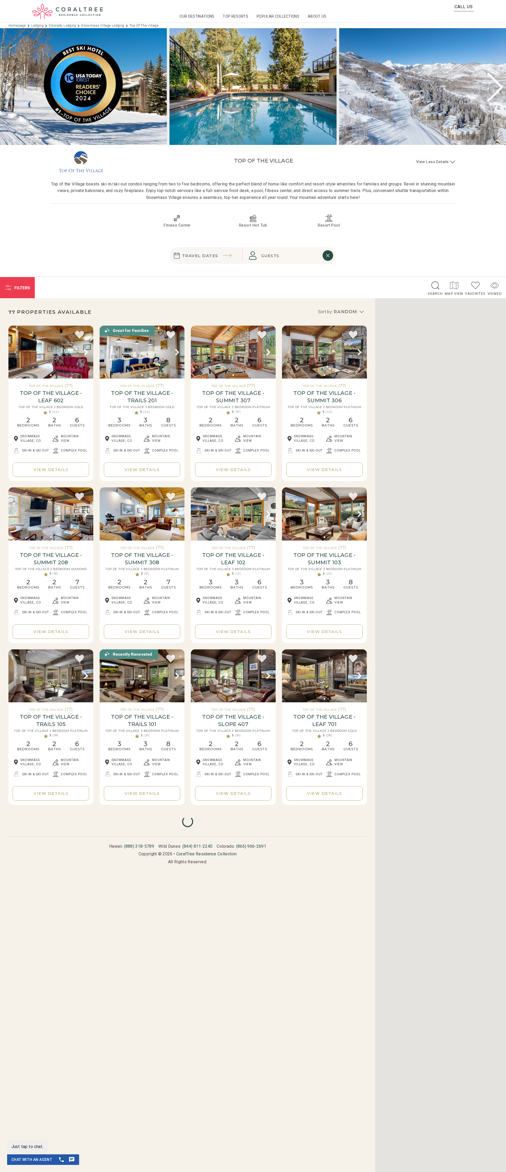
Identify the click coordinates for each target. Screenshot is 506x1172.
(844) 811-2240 (197, 846)
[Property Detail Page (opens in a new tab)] (50, 352)
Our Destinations (196, 16)
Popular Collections (278, 16)
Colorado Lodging (63, 25)
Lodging (38, 25)
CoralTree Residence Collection (206, 853)
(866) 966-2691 (251, 846)
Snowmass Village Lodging (103, 25)
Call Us (464, 6)
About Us (317, 16)
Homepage (17, 25)
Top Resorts (235, 16)
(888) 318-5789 (139, 846)
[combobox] (286, 255)
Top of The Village (143, 25)
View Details (50, 469)
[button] (495, 87)
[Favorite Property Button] (79, 335)
